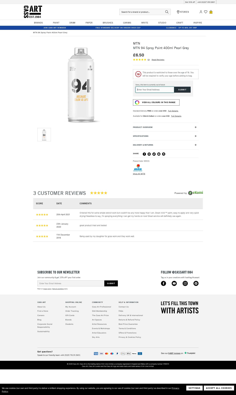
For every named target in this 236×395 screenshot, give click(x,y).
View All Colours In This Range (158, 102)
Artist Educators (99, 333)
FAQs (121, 311)
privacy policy (47, 289)
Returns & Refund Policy (129, 320)
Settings (194, 388)
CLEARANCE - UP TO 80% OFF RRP (181, 28)
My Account (70, 307)
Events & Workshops (101, 328)
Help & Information (128, 302)
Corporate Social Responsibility (44, 325)
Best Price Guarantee (128, 324)
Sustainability (43, 331)
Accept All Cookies (219, 388)
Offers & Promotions (127, 333)
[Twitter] (154, 154)
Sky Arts (96, 337)
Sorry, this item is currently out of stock (150, 85)
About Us (41, 307)
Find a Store (42, 311)
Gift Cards (69, 315)
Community (97, 302)
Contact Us (124, 307)
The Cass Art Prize (100, 315)
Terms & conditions (58, 289)
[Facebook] (144, 154)
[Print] (163, 154)
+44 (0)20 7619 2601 (70, 355)
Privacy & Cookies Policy (130, 337)
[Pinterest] (149, 154)
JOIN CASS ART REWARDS (55, 28)
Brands (68, 320)
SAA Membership (99, 311)
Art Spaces (97, 320)
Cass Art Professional (101, 307)
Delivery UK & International (131, 315)
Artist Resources (99, 324)
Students (69, 324)
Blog (39, 320)
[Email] (158, 154)
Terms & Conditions (127, 328)
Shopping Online (73, 302)
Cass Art (41, 302)
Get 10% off (190, 2)
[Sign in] (200, 12)
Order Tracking (72, 311)
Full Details (173, 111)
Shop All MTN (139, 174)
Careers (40, 315)
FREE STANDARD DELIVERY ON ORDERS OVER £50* (118, 28)
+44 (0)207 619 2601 (206, 2)
